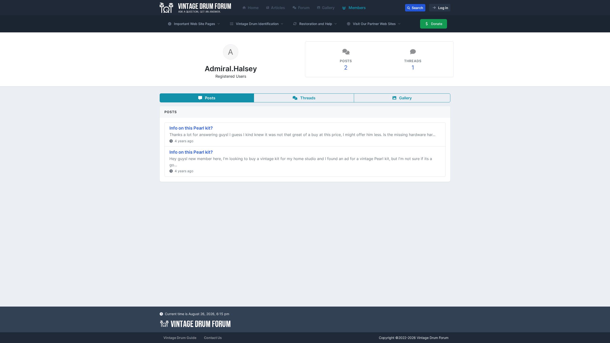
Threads (307, 98)
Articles (278, 7)
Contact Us (213, 338)
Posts (209, 98)
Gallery (328, 7)
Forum (304, 7)
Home (253, 7)
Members (357, 7)
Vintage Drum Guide (179, 338)
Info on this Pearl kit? (191, 128)
